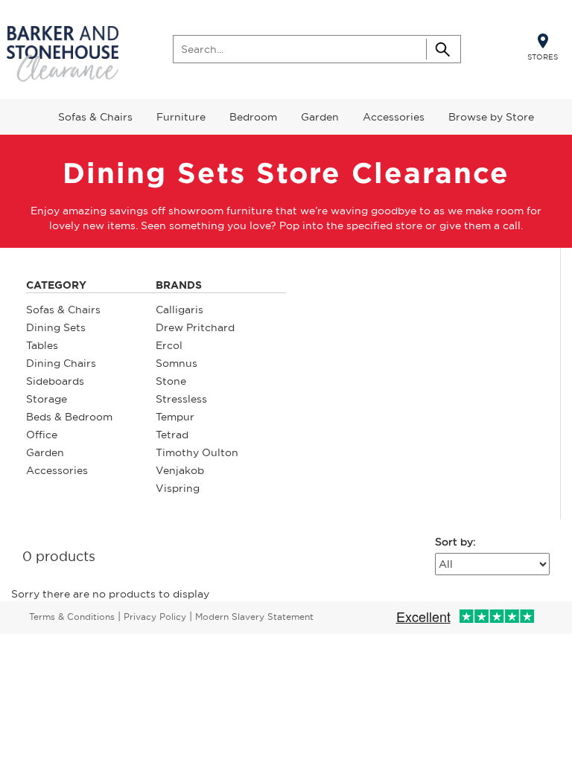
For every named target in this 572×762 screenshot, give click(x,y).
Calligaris (179, 310)
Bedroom (253, 117)
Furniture (181, 117)
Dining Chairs (61, 363)
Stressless (181, 399)
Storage (46, 399)
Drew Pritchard (195, 327)
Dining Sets (56, 327)
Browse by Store (491, 117)
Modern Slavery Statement (254, 616)
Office (41, 435)
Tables (42, 345)
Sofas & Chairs (95, 117)
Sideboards (55, 381)
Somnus (176, 363)
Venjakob (180, 470)
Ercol (169, 345)
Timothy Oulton (197, 452)
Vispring (178, 488)
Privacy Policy (155, 616)
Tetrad (172, 435)
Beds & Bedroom (69, 417)
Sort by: (455, 542)
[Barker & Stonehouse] (62, 55)
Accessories (394, 117)
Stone (171, 381)
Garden (320, 117)
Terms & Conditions (72, 616)
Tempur (175, 417)
